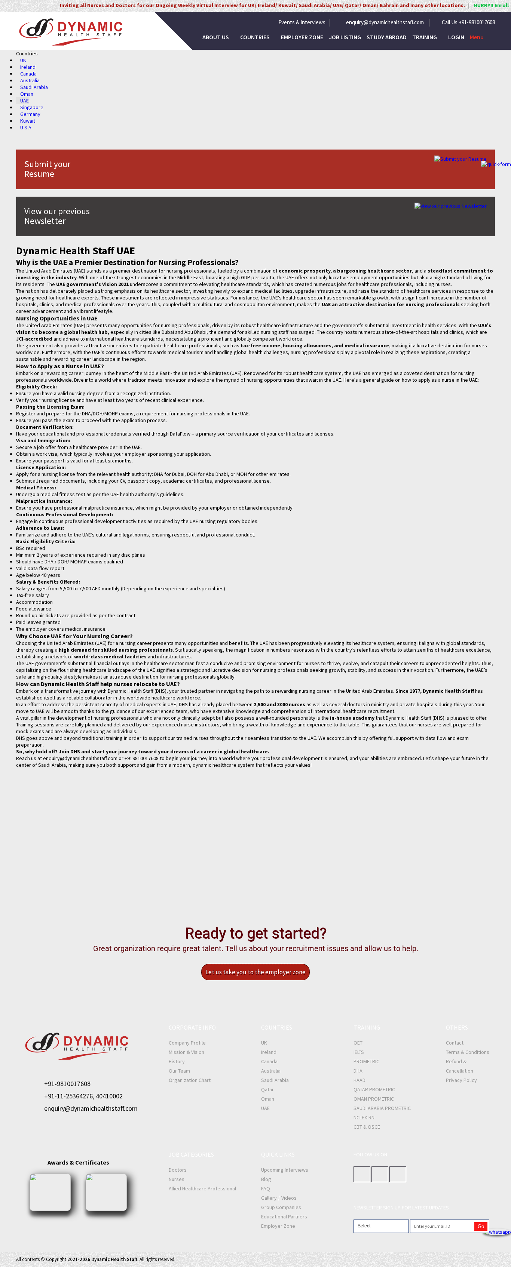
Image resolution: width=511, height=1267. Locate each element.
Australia (30, 80)
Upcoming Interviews (284, 1169)
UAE (24, 100)
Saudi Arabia (34, 87)
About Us (216, 37)
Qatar (267, 1089)
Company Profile (187, 1042)
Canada (28, 73)
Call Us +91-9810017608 (468, 22)
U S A (25, 127)
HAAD (359, 1080)
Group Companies (281, 1207)
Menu (477, 37)
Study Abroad (387, 37)
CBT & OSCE (367, 1126)
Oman (26, 93)
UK (23, 60)
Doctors (178, 1169)
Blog (266, 1179)
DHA (358, 1070)
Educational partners (284, 1216)
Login (456, 37)
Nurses (176, 1179)
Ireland (28, 67)
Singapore (31, 107)
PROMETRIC (366, 1061)
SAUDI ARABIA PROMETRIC (382, 1108)
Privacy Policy (461, 1080)
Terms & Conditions (467, 1052)
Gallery (269, 1197)
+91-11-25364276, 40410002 (83, 1096)
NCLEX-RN (364, 1117)
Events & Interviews (301, 22)
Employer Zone (302, 37)
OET (358, 1042)
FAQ (265, 1188)
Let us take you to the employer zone (255, 972)
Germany (30, 114)
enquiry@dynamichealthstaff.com (385, 22)
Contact (454, 1042)
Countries (255, 37)
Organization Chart (190, 1080)
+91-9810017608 (67, 1083)
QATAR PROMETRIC (374, 1089)
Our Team (179, 1070)
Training (425, 37)
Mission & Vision (186, 1052)
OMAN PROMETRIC (374, 1098)
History (177, 1061)
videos (289, 1197)
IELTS (359, 1052)
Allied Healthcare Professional (202, 1188)
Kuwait (27, 120)
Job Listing (345, 37)
